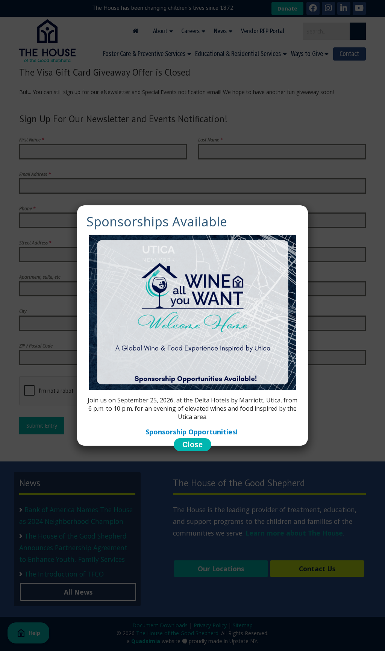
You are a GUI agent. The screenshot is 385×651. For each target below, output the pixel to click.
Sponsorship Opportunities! (192, 431)
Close (192, 444)
